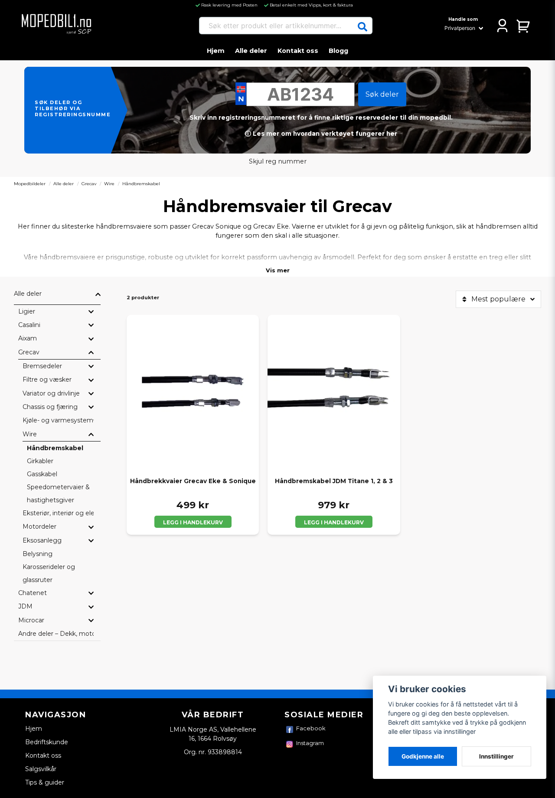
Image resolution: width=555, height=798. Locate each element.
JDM (25, 606)
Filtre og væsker (47, 379)
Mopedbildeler (30, 183)
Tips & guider (44, 782)
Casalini (29, 325)
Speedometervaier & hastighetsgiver (58, 493)
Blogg (338, 51)
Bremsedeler (42, 366)
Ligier (26, 311)
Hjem (216, 51)
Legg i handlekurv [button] (334, 522)
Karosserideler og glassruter (49, 573)
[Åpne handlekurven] (523, 25)
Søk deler (382, 94)
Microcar (31, 620)
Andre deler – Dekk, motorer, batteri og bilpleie (56, 634)
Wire (109, 183)
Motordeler (39, 526)
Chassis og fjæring (50, 407)
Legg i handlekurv (193, 522)
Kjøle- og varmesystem (58, 420)
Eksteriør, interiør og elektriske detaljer (58, 513)
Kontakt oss (298, 51)
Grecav (89, 183)
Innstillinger (496, 756)
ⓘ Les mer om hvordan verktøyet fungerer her (321, 133)
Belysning (37, 554)
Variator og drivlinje (51, 393)
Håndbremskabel (55, 448)
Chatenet (32, 593)
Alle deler (251, 51)
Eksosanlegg (42, 540)
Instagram (310, 742)
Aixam (27, 338)
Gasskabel (42, 474)
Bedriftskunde (46, 742)
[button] (362, 27)
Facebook (311, 728)
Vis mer (278, 270)
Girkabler (40, 461)
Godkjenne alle (423, 756)
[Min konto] (502, 25)
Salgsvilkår (40, 769)
